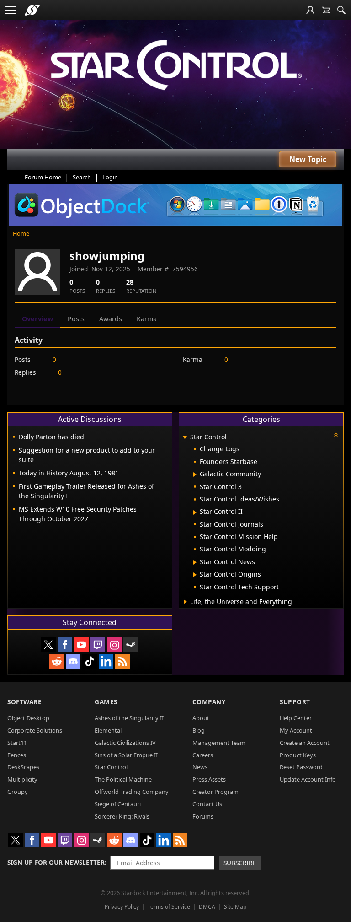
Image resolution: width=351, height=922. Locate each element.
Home (21, 233)
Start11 (17, 743)
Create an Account (305, 743)
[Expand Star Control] (185, 437)
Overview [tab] (37, 318)
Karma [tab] (147, 318)
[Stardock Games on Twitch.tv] (98, 644)
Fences (16, 755)
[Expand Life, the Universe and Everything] (185, 601)
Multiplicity (22, 779)
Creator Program (215, 791)
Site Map (235, 907)
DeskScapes (23, 767)
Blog (198, 730)
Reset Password (301, 767)
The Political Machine (123, 779)
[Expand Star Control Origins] (195, 574)
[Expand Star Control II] (195, 512)
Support (295, 701)
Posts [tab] (76, 318)
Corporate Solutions (34, 730)
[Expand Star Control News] (195, 562)
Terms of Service (169, 907)
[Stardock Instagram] (114, 644)
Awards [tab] (110, 318)
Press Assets (209, 779)
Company (209, 701)
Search (82, 177)
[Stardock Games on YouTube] (81, 644)
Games (106, 701)
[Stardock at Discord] (73, 661)
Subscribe (239, 862)
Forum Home (43, 177)
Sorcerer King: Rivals (122, 816)
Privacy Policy (122, 907)
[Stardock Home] (32, 10)
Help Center (296, 718)
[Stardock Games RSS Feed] (122, 661)
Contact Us (207, 804)
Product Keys (298, 755)
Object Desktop (28, 718)
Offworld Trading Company (132, 791)
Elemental (108, 730)
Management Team (218, 743)
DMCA (207, 907)
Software (24, 701)
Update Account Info (308, 779)
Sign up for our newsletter (56, 862)
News (199, 767)
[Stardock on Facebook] (65, 644)
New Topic (307, 159)
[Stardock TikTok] (89, 661)
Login (110, 177)
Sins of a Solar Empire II (126, 755)
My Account (296, 730)
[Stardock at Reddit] (56, 661)
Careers (202, 755)
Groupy (17, 791)
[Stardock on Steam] (130, 644)
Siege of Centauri (118, 804)
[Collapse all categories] (335, 434)
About (200, 718)
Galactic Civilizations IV (125, 743)
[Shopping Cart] (326, 10)
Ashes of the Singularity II (129, 718)
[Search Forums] (341, 10)
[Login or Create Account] (310, 10)
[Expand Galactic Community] (195, 474)
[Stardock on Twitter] (48, 644)
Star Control (111, 767)
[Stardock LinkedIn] (106, 661)
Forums (202, 816)
